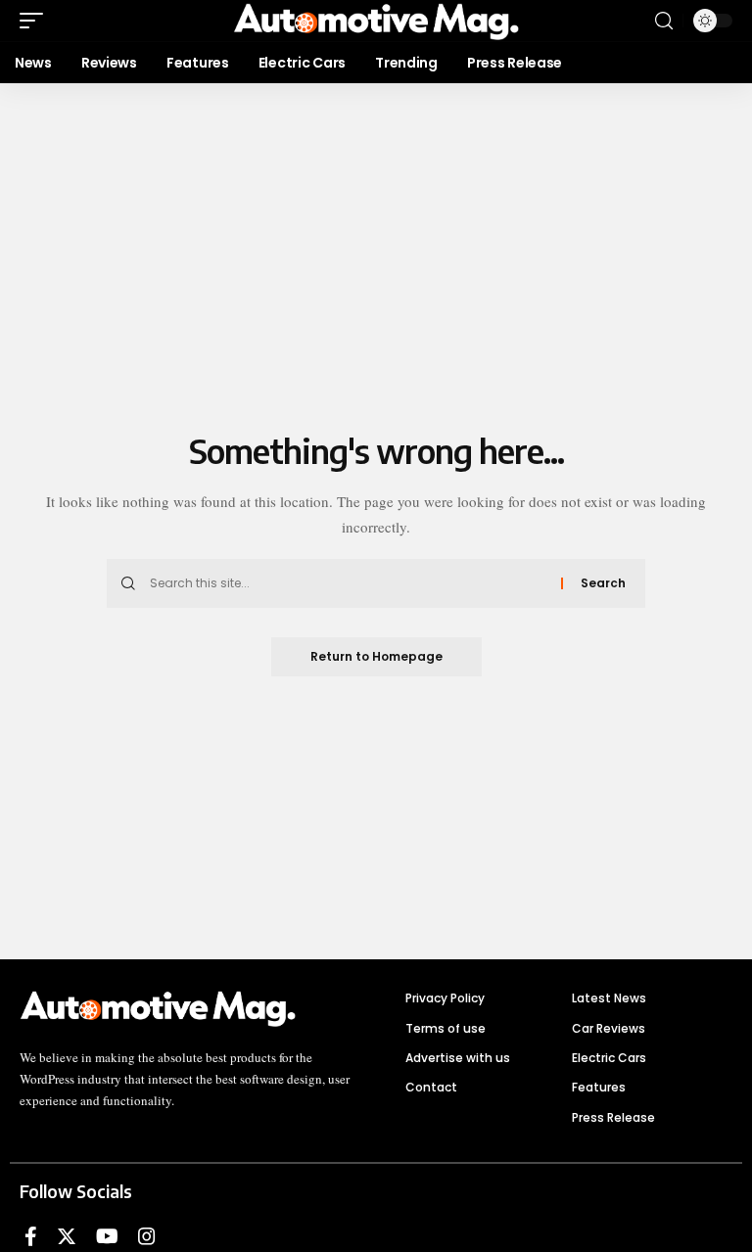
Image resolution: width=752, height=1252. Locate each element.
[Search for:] (348, 583)
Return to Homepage (376, 656)
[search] (664, 21)
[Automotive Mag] (375, 20)
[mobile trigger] (36, 20)
